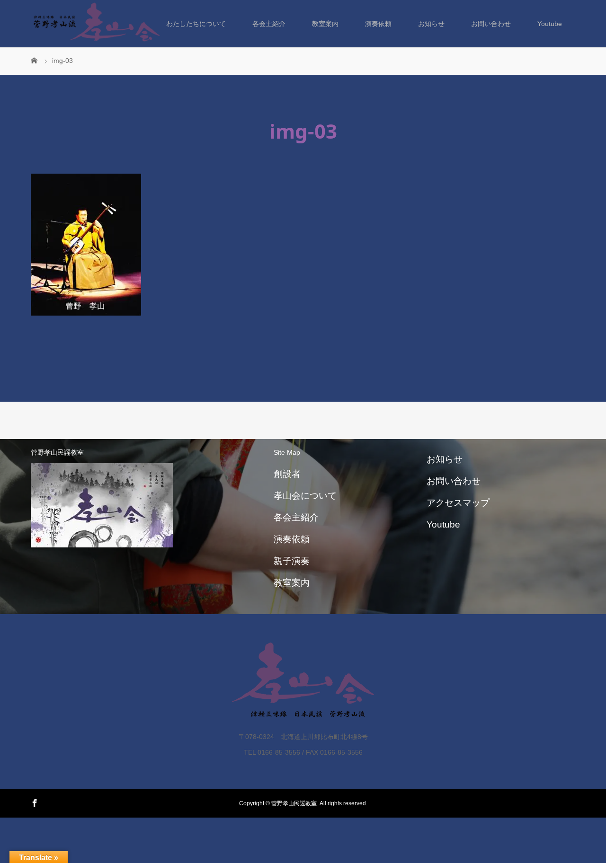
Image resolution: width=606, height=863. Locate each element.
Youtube (549, 23)
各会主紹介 (268, 23)
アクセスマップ (458, 503)
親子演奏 (292, 561)
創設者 (287, 474)
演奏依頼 (378, 23)
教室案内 (325, 23)
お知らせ (431, 23)
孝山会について (305, 496)
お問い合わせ (491, 23)
